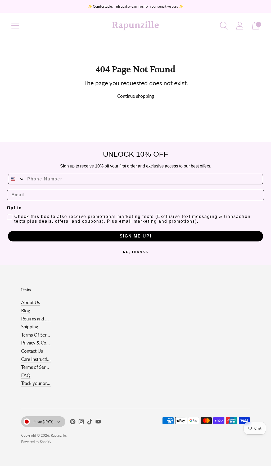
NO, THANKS (135, 252)
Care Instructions (37, 359)
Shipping (29, 326)
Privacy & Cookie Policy (44, 343)
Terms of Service (37, 367)
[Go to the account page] (239, 25)
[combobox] (16, 179)
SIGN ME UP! (136, 236)
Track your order (37, 383)
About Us (30, 302)
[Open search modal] (223, 25)
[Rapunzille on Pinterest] (73, 422)
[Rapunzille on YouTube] (98, 422)
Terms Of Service (38, 335)
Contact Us (32, 351)
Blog (25, 310)
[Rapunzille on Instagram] (81, 422)
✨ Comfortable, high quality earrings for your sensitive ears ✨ (135, 6)
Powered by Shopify (36, 442)
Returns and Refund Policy (46, 318)
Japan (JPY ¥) (43, 422)
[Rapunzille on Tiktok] (90, 422)
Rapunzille (58, 435)
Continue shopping (135, 96)
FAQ (25, 375)
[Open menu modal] (15, 25)
